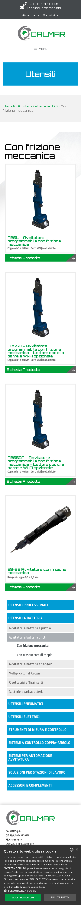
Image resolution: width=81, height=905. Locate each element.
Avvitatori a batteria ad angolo (30, 664)
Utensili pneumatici (25, 704)
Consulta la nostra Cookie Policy (27, 886)
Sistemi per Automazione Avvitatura (30, 758)
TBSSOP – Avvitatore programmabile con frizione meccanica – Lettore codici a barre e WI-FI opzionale (36, 463)
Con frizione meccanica (33, 646)
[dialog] (40, 875)
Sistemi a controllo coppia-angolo (39, 743)
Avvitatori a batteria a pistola (30, 628)
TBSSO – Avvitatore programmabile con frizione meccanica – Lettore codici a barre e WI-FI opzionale (36, 351)
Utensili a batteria (25, 618)
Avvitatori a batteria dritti (38, 106)
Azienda (29, 15)
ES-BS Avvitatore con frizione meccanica (37, 571)
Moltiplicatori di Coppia (24, 673)
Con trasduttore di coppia (34, 655)
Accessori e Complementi (30, 785)
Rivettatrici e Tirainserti (26, 682)
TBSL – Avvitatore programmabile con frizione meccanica (34, 241)
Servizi (49, 15)
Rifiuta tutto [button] (60, 897)
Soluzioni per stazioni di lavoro (37, 772)
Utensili (9, 106)
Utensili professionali (28, 605)
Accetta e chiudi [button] (23, 897)
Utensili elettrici (24, 717)
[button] (40, 891)
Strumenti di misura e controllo (37, 730)
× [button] (76, 849)
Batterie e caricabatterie (26, 692)
